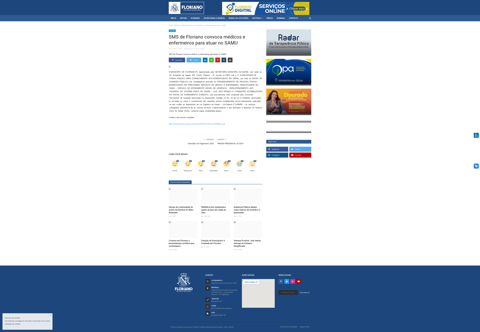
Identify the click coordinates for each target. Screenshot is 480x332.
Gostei (174, 171)
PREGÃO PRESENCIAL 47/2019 (230, 143)
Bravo (226, 171)
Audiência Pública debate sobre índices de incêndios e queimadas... (247, 210)
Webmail (281, 18)
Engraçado (214, 171)
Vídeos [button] (269, 18)
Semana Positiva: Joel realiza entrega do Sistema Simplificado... (247, 243)
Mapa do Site (304, 327)
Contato (293, 18)
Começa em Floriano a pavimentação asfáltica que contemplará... (181, 243)
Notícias (177, 25)
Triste (239, 171)
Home (171, 25)
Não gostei (188, 171)
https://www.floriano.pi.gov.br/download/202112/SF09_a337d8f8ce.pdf (197, 124)
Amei (200, 171)
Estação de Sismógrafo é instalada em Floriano (213, 242)
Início (173, 18)
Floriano (195, 18)
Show (252, 171)
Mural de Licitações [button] (238, 18)
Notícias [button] (256, 18)
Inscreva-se (304, 292)
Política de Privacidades (288, 327)
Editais (183, 18)
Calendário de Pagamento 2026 (201, 143)
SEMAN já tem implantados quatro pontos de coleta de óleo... (213, 210)
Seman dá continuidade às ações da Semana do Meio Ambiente (181, 210)
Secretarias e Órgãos (214, 18)
